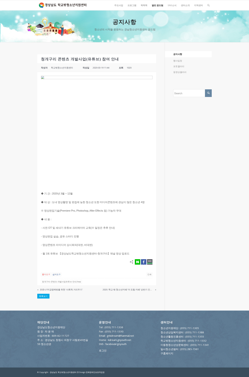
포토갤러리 (178, 66)
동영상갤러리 (179, 72)
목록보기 (43, 296)
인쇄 (149, 274)
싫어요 (56, 274)
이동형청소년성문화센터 (175, 344)
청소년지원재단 (169, 328)
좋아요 (46, 274)
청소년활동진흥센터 (172, 336)
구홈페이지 (167, 353)
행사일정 (177, 60)
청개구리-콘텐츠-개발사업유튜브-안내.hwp (61, 282)
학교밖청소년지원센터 (173, 340)
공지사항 (177, 54)
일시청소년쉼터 (169, 349)
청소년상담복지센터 (172, 332)
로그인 (103, 350)
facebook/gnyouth (116, 344)
